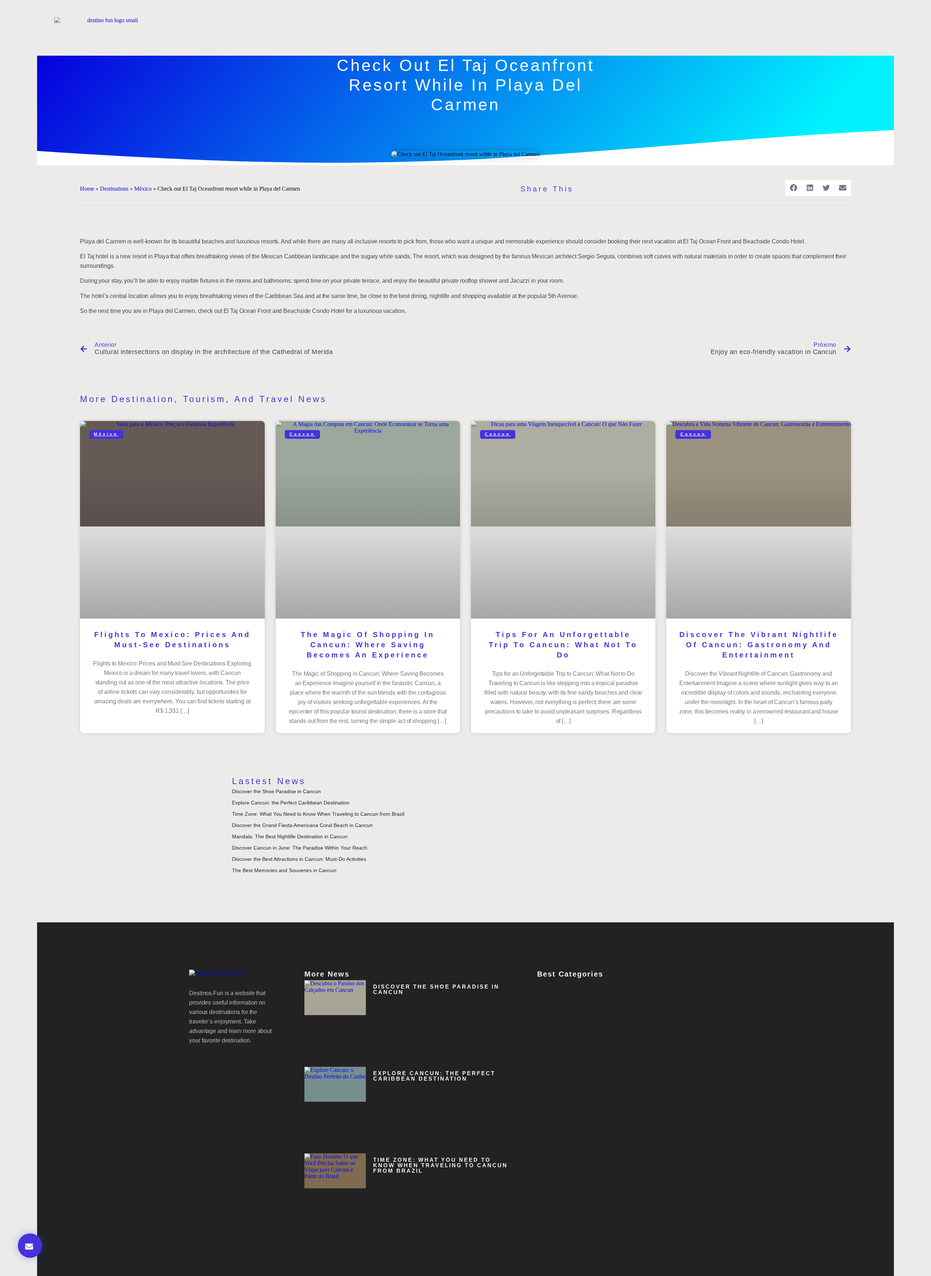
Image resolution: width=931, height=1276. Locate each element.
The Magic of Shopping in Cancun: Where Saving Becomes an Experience (368, 645)
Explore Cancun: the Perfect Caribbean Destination (290, 803)
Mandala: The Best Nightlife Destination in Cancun (290, 836)
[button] (794, 188)
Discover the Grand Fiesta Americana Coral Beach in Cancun (302, 825)
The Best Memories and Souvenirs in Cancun (284, 870)
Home (87, 189)
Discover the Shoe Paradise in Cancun (276, 791)
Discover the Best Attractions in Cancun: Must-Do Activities (299, 859)
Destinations (114, 189)
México (143, 189)
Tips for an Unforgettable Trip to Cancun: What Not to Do (563, 645)
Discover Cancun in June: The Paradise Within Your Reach (299, 848)
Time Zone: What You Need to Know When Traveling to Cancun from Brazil (318, 814)
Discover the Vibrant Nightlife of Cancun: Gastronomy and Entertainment (758, 645)
